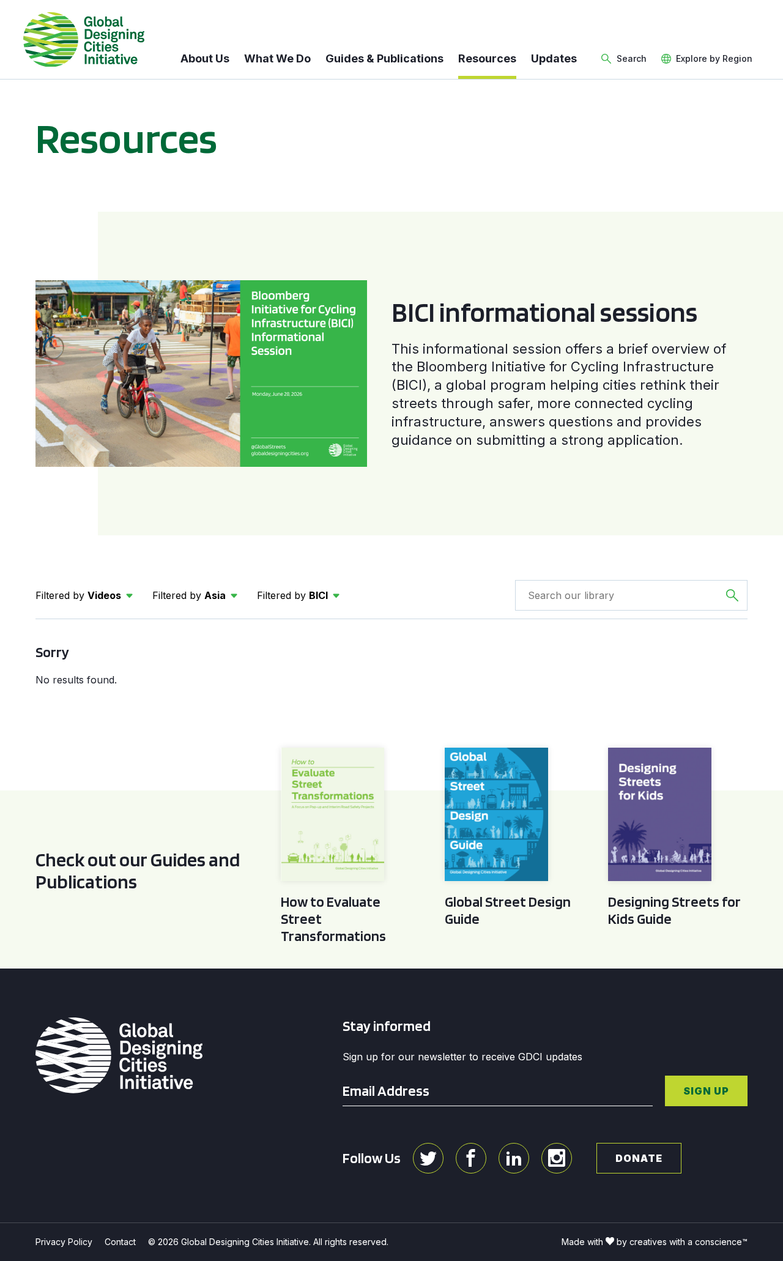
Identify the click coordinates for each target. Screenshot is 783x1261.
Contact (120, 1242)
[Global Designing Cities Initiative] (83, 39)
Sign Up (706, 1091)
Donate (638, 1158)
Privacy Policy (63, 1242)
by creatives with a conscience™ (682, 1242)
